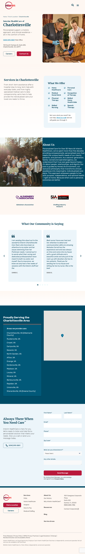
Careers (9, 54)
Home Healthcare (30, 501)
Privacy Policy (18, 536)
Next (81, 256)
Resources (48, 507)
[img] (10, 5)
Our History (48, 498)
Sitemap (53, 536)
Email (45, 422)
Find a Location (12, 505)
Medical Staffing (29, 511)
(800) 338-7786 (69, 505)
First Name (47, 413)
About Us (47, 495)
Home (5, 16)
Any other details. (50, 459)
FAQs (25, 498)
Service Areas (49, 521)
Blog (45, 514)
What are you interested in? (53, 450)
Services (27, 495)
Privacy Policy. (59, 479)
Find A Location (13, 16)
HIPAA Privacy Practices (31, 536)
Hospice (26, 505)
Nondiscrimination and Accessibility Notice (16, 537)
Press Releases (7, 536)
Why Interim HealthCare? (52, 501)
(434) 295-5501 (9, 40)
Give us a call (61, 118)
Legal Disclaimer (45, 536)
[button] (62, 335)
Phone (46, 431)
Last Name (68, 413)
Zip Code (47, 441)
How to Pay (28, 508)
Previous (4, 256)
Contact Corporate (70, 509)
